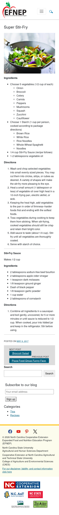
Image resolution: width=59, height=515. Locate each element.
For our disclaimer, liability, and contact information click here (27, 470)
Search (8, 367)
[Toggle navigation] (41, 11)
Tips (12, 411)
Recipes (15, 415)
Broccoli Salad (20, 353)
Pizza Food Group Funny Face (29, 360)
